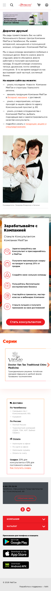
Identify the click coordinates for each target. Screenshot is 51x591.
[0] (38, 5)
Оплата (16, 439)
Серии (10, 342)
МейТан (13, 582)
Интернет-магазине (17, 97)
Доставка (18, 403)
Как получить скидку (20, 468)
